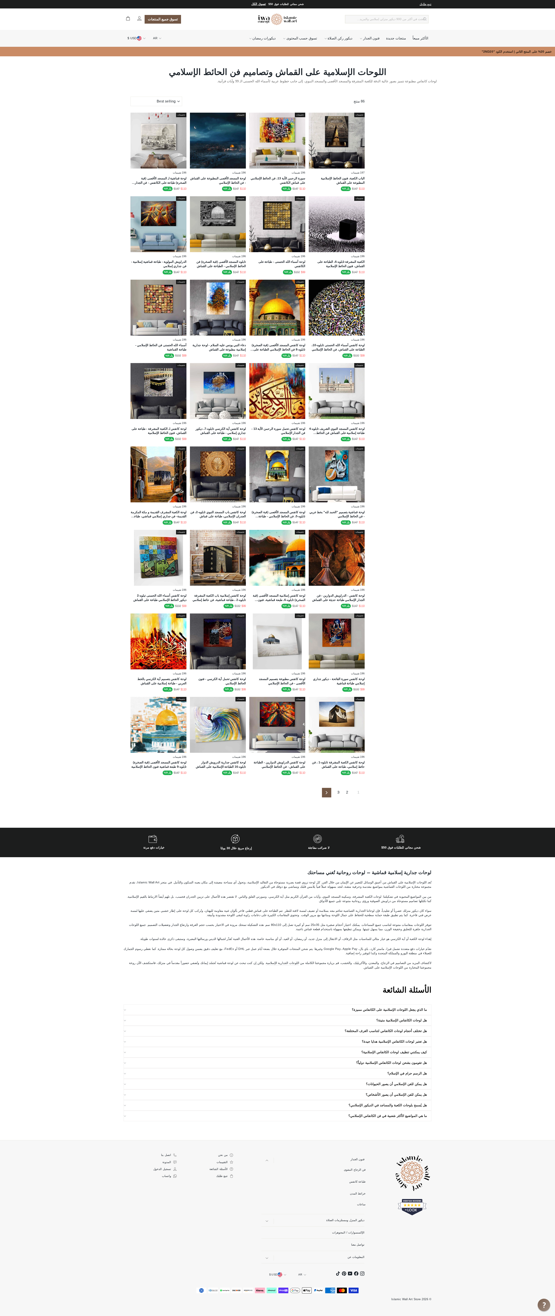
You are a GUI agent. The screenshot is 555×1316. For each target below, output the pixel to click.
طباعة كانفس (357, 1181)
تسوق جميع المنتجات (163, 19)
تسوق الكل (258, 4)
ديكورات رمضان (263, 38)
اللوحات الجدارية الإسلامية (282, 963)
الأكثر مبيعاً (420, 38)
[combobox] (386, 19)
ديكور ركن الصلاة (339, 38)
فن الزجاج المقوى (355, 1169)
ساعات (361, 1204)
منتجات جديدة (396, 38)
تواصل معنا (357, 1244)
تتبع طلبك (425, 4)
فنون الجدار (371, 38)
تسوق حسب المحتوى (301, 38)
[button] (544, 1305)
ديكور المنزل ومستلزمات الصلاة (345, 1220)
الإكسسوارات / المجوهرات (348, 1232)
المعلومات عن (356, 1257)
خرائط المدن (358, 1193)
